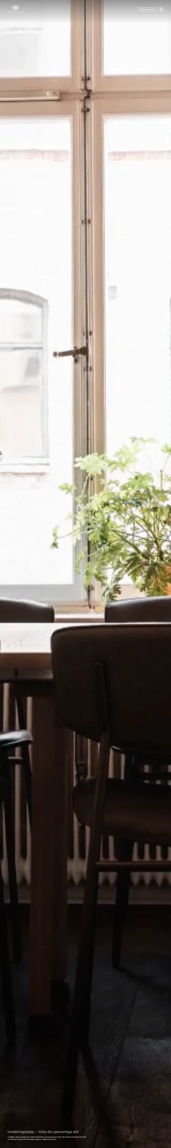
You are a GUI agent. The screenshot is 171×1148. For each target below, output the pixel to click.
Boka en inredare (147, 9)
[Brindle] (15, 9)
